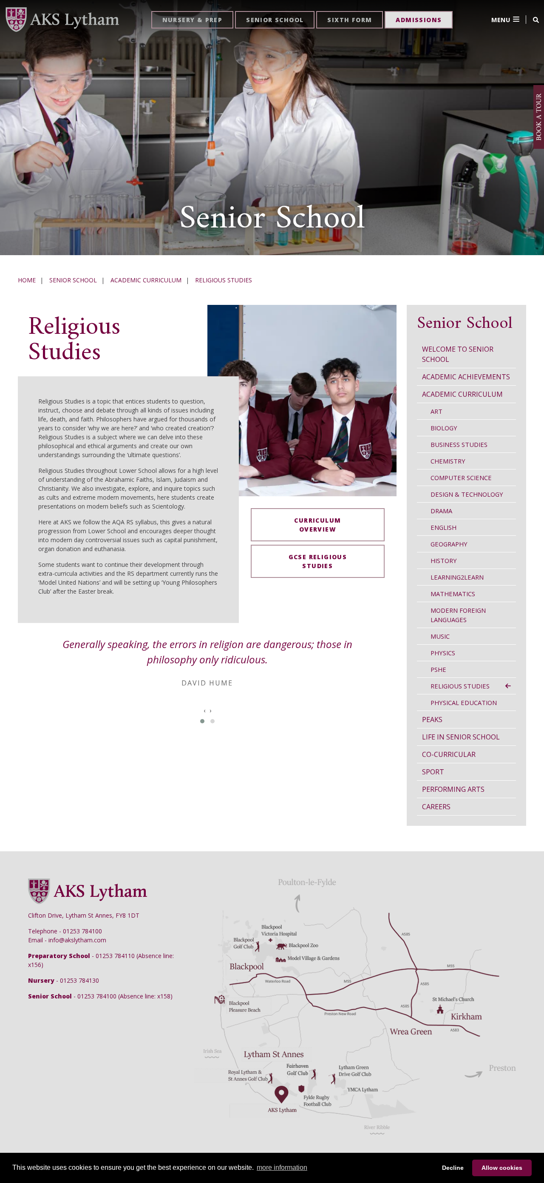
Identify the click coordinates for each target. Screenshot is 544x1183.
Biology (444, 428)
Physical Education (464, 702)
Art (436, 411)
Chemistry (448, 461)
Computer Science (461, 477)
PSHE (438, 669)
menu (500, 19)
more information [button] (282, 1167)
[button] (202, 721)
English (443, 527)
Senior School (73, 280)
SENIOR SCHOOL (274, 20)
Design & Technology (467, 494)
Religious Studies (223, 280)
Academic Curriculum (145, 280)
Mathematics (453, 593)
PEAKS (432, 719)
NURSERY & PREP (192, 20)
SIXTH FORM (349, 20)
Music (440, 636)
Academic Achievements (466, 376)
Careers (436, 806)
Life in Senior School (461, 737)
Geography (449, 544)
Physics (443, 652)
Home (27, 280)
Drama (441, 510)
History (444, 560)
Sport (433, 771)
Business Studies (459, 444)
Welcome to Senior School (457, 354)
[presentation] (204, 710)
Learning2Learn (457, 577)
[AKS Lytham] (62, 19)
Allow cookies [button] (502, 1167)
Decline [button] (453, 1167)
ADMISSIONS (419, 20)
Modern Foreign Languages (458, 615)
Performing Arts (453, 789)
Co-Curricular (449, 754)
